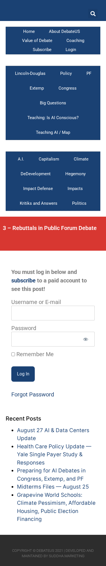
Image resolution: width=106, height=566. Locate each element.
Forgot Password (32, 394)
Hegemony (75, 173)
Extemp (37, 88)
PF (88, 73)
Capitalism (49, 159)
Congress (68, 88)
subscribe (23, 280)
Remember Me (34, 354)
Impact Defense (38, 188)
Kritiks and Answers (38, 203)
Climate (81, 159)
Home (29, 31)
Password (23, 328)
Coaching (75, 40)
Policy (66, 73)
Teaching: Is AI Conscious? (53, 117)
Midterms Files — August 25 (53, 486)
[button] (93, 13)
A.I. (21, 159)
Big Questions (53, 102)
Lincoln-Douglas (30, 73)
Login (71, 49)
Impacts (75, 188)
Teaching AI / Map (53, 132)
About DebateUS (64, 31)
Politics (79, 203)
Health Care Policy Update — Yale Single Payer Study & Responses (54, 454)
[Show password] (85, 339)
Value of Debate (37, 40)
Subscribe (42, 49)
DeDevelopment (36, 173)
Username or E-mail (36, 302)
